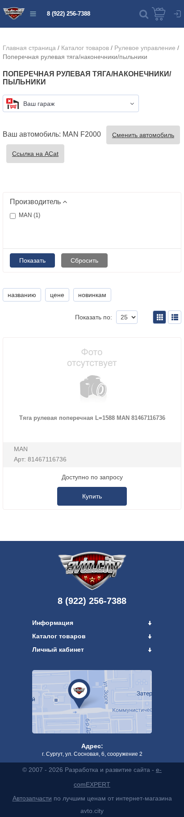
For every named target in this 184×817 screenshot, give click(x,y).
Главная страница (29, 47)
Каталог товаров (85, 47)
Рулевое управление (145, 47)
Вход (177, 14)
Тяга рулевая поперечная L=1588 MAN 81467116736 (92, 418)
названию (22, 294)
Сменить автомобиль (143, 134)
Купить (92, 496)
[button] (143, 14)
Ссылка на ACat (35, 153)
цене (57, 294)
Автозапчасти (32, 798)
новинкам (92, 294)
